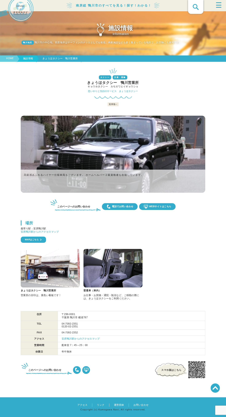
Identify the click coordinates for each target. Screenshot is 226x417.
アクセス (82, 405)
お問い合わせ (141, 405)
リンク (100, 405)
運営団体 (119, 405)
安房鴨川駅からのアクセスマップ (40, 231)
